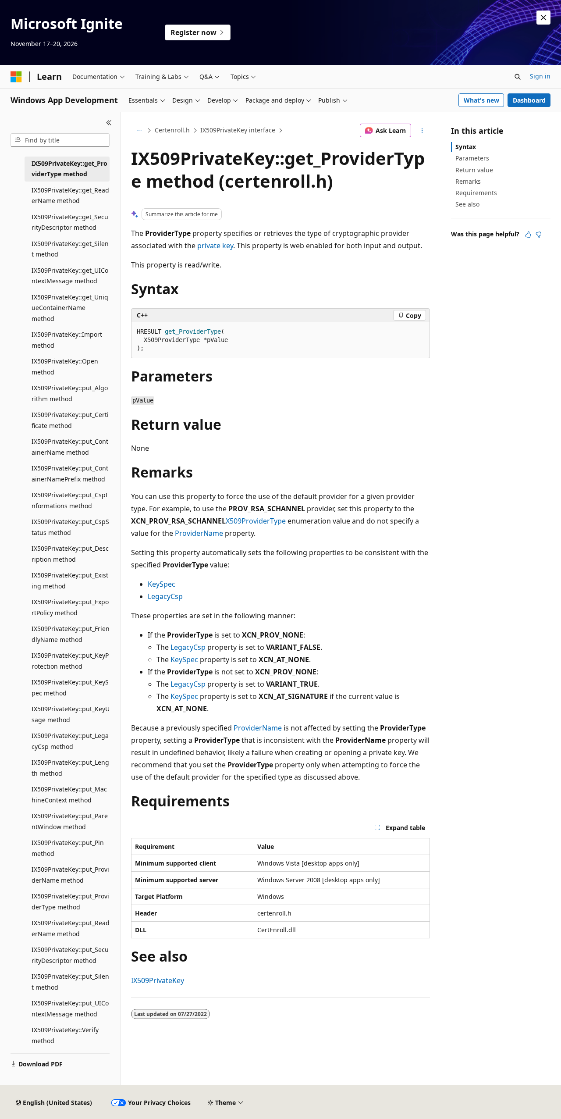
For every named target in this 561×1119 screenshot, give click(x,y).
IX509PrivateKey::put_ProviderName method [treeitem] (70, 874)
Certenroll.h (172, 130)
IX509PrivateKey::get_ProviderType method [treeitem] (69, 168)
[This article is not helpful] (538, 234)
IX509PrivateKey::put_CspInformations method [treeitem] (70, 500)
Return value (474, 170)
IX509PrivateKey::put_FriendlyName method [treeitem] (71, 634)
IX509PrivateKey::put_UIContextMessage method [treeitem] (70, 1008)
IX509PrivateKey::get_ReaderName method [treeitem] (70, 195)
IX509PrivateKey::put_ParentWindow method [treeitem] (70, 821)
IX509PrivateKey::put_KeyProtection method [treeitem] (70, 660)
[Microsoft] (16, 76)
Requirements (476, 193)
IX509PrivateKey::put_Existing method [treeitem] (70, 580)
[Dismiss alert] (543, 18)
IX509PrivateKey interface (237, 130)
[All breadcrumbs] (138, 131)
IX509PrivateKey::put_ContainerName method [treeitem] (70, 446)
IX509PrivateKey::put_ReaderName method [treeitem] (71, 928)
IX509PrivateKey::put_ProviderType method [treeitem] (70, 901)
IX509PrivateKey (157, 980)
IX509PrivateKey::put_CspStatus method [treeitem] (70, 527)
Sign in (540, 76)
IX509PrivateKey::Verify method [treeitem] (65, 1035)
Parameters (472, 158)
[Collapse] (109, 123)
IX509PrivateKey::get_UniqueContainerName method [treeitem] (70, 308)
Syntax (465, 147)
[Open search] (517, 77)
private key (215, 245)
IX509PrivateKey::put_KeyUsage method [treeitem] (71, 714)
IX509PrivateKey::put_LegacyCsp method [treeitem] (70, 741)
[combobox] (60, 140)
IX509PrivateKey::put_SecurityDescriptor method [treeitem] (70, 955)
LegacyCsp (165, 596)
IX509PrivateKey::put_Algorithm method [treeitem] (70, 393)
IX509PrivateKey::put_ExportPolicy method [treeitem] (70, 607)
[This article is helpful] (528, 234)
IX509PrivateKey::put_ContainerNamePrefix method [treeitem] (70, 473)
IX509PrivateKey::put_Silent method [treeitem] (70, 981)
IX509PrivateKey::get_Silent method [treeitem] (70, 249)
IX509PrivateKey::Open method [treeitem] (65, 366)
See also (467, 204)
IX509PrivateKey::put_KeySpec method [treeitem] (70, 687)
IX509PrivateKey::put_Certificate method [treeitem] (70, 420)
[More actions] (422, 131)
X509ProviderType (256, 521)
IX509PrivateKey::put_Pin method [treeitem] (68, 848)
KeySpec (161, 584)
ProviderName (199, 533)
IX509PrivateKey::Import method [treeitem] (67, 339)
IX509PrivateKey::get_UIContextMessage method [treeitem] (70, 275)
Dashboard (529, 100)
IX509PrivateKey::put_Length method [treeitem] (70, 767)
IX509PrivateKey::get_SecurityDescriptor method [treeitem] (70, 222)
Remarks (468, 181)
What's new (481, 100)
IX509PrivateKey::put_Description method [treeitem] (70, 553)
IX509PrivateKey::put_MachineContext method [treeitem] (69, 794)
